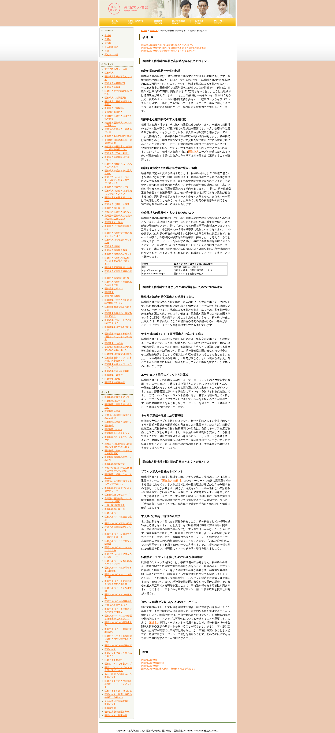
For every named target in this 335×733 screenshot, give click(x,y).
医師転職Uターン (113, 429)
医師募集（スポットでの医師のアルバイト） (118, 321)
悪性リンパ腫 (111, 54)
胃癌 (107, 50)
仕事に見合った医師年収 (117, 711)
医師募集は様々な (114, 288)
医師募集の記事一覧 (115, 382)
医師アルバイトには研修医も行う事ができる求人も (118, 617)
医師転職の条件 (112, 411)
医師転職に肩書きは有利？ (118, 421)
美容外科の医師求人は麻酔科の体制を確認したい (118, 148)
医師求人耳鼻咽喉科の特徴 (118, 267)
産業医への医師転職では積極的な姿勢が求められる (118, 445)
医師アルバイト (112, 513)
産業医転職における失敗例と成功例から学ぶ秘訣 (118, 469)
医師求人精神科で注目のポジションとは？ (118, 234)
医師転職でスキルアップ (117, 397)
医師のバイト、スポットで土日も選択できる (118, 669)
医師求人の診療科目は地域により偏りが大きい (118, 192)
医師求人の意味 (112, 87)
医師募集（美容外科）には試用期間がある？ (118, 301)
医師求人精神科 (112, 246)
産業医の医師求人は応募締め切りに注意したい (118, 217)
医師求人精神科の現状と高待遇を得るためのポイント (168, 45)
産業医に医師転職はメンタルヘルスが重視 (118, 500)
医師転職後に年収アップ (117, 494)
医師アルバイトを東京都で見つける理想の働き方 (118, 582)
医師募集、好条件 (114, 375)
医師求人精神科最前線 (116, 250)
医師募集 (109, 292)
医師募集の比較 (112, 378)
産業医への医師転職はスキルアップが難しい (118, 483)
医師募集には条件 (114, 343)
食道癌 (108, 35)
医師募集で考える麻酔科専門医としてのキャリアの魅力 (118, 336)
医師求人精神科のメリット (118, 254)
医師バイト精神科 (114, 659)
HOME (144, 30)
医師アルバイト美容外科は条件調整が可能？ (118, 610)
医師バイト (110, 649)
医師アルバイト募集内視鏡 (118, 523)
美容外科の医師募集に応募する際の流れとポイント (118, 348)
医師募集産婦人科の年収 (117, 371)
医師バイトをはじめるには (118, 690)
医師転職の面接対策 (115, 464)
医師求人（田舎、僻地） (117, 153)
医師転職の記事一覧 (115, 509)
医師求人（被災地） (115, 108)
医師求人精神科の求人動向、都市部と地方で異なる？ (117, 261)
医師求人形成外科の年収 (117, 278)
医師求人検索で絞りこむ (117, 187)
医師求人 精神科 (171, 480)
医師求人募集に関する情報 (118, 136)
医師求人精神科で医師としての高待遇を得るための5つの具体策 (173, 48)
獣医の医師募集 (112, 296)
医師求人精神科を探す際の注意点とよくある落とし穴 (168, 51)
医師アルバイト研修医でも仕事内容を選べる (118, 535)
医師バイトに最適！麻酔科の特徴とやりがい (118, 696)
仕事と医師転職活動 (115, 505)
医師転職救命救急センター (118, 433)
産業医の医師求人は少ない (118, 211)
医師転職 (109, 425)
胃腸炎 (108, 39)
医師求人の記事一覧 (115, 208)
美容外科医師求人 (114, 112)
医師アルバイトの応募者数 (118, 601)
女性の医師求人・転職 (116, 69)
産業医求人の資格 (114, 222)
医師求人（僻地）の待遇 (117, 204)
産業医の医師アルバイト (117, 605)
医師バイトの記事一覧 (116, 715)
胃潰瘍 (108, 43)
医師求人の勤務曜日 (115, 83)
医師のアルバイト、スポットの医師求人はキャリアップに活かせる (118, 180)
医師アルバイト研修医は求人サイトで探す (118, 562)
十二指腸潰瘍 (111, 47)
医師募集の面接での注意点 (118, 354)
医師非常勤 (110, 708)
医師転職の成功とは (115, 400)
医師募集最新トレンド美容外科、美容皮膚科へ (118, 359)
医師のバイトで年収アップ (118, 663)
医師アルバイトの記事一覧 (118, 645)
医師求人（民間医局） (116, 97)
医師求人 (109, 72)
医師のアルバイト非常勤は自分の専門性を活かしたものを (118, 639)
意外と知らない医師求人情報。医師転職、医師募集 (157, 730)
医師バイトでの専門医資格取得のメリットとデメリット (118, 684)
